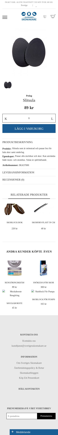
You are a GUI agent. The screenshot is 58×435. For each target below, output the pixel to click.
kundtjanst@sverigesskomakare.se (29, 345)
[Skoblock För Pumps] (52, 290)
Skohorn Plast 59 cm (43, 222)
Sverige (24, 5)
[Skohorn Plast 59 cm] (52, 213)
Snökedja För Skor (43, 282)
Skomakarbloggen (29, 373)
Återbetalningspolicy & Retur (29, 368)
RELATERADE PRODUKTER (29, 194)
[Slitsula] (29, 52)
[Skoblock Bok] (23, 213)
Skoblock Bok (15, 222)
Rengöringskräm (14, 282)
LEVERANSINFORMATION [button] (18, 172)
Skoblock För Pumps (43, 299)
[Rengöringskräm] (23, 273)
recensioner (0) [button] (13, 179)
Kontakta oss (29, 340)
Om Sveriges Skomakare (29, 363)
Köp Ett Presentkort (29, 377)
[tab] (29, 142)
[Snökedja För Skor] (52, 273)
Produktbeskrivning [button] (17, 142)
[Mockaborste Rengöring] (23, 294)
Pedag (29, 96)
